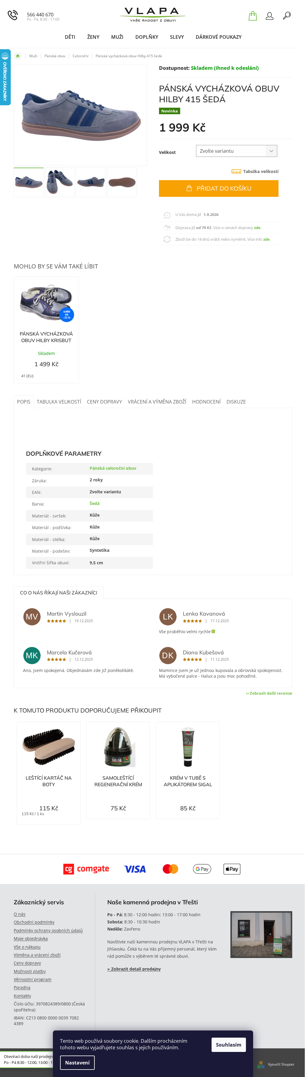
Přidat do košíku (224, 188)
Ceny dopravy (27, 963)
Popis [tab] (23, 401)
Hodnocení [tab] (206, 401)
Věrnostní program (32, 979)
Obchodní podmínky (34, 922)
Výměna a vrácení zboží (37, 955)
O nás (19, 914)
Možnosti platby (30, 971)
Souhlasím (228, 1045)
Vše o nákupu (27, 947)
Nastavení (77, 1062)
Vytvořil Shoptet (281, 1064)
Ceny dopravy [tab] (104, 401)
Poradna (22, 987)
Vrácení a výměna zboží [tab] (157, 401)
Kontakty (22, 996)
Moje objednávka (31, 938)
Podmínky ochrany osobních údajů (48, 930)
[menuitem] (70, 37)
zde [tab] (257, 227)
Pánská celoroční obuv (113, 468)
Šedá (95, 503)
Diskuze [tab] (236, 401)
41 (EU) (27, 375)
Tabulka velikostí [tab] (261, 171)
